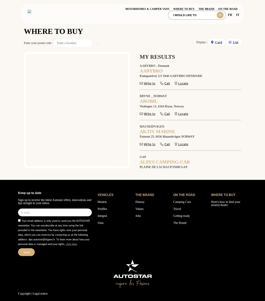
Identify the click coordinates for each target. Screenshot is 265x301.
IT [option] (237, 14)
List (235, 42)
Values (139, 208)
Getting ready (181, 215)
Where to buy (184, 9)
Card (218, 42)
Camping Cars (182, 202)
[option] (230, 14)
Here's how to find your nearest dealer (225, 203)
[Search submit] (220, 15)
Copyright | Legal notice (33, 293)
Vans (101, 222)
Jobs (138, 215)
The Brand (179, 222)
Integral (102, 215)
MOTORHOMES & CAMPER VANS (147, 9)
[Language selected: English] (253, 297)
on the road (227, 9)
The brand (206, 9)
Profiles (102, 208)
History (140, 202)
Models (102, 202)
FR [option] (230, 14)
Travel (177, 208)
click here (71, 244)
